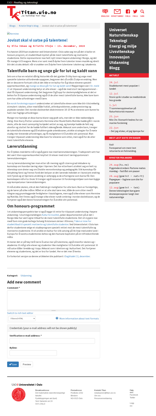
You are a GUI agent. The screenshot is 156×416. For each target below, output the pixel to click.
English (105, 16)
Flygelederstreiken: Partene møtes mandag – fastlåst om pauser (127, 169)
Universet (118, 29)
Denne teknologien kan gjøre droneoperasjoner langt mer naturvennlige (124, 194)
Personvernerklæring (103, 398)
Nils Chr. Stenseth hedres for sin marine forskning (125, 121)
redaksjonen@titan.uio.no (105, 393)
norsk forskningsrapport (23, 103)
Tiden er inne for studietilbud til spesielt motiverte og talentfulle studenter (49, 223)
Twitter (132, 398)
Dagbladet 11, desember (77, 256)
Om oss (97, 396)
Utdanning (26, 275)
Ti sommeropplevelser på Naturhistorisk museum (122, 110)
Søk (142, 16)
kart (54, 398)
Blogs (12, 25)
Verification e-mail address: (26, 335)
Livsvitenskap (122, 51)
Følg (127, 16)
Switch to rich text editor (20, 312)
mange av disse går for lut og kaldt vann (50, 85)
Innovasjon (119, 56)
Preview (27, 364)
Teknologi (118, 40)
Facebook (134, 395)
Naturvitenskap (123, 35)
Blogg (114, 67)
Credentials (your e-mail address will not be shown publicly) (43, 328)
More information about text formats (79, 318)
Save (14, 364)
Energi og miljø (122, 46)
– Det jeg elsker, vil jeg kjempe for (126, 131)
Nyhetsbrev (117, 16)
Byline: (13, 347)
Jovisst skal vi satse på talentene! (37, 40)
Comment (13, 287)
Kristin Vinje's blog (29, 25)
